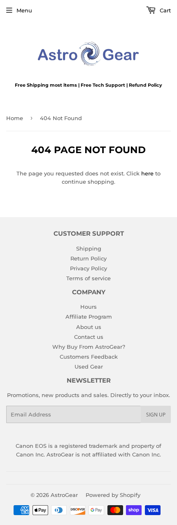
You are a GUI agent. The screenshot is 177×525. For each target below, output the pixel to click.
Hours (88, 306)
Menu (24, 10)
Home (14, 118)
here (147, 173)
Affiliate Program (88, 316)
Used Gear (89, 366)
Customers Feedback (89, 356)
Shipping (88, 248)
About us (88, 327)
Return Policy (88, 258)
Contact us (88, 336)
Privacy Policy (88, 268)
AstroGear (64, 495)
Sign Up (155, 414)
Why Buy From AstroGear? (88, 346)
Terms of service (88, 278)
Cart (164, 10)
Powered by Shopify (113, 495)
